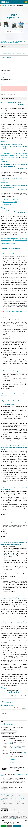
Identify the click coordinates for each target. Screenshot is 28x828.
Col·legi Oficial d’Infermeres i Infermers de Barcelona (13, 799)
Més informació (17, 826)
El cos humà (4, 50)
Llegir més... (5, 141)
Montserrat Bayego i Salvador (6, 79)
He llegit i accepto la (14, 775)
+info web (17, 747)
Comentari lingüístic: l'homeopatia (13, 312)
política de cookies (14, 823)
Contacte (22, 803)
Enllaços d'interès (4, 94)
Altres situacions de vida (7, 61)
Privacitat (5, 801)
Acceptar (4, 826)
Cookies (10, 801)
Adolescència (13, 178)
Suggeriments (22, 801)
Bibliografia (10, 94)
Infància (5, 178)
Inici (1, 41)
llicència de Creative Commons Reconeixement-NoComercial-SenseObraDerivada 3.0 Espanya (14, 810)
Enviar (4, 787)
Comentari (4, 713)
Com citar (16, 94)
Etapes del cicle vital (6, 57)
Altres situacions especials (10, 202)
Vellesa (3, 180)
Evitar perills (18, 41)
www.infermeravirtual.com (16, 771)
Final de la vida (7, 204)
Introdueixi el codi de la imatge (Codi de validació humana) (12, 728)
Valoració (3, 722)
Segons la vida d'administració (10, 238)
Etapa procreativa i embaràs (10, 199)
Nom (2, 708)
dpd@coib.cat (13, 762)
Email (20, 708)
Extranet (5, 803)
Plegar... (4, 688)
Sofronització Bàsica (10, 555)
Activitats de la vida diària (9, 41)
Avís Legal (16, 801)
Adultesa (22, 178)
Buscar (14, 805)
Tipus (3, 64)
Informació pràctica (13, 42)
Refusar (9, 826)
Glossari (17, 803)
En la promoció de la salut (9, 154)
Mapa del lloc (11, 803)
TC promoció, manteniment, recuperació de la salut (13, 53)
